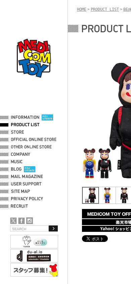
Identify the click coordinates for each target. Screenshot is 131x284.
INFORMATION (25, 117)
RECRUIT (21, 206)
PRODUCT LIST (25, 125)
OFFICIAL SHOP (26, 132)
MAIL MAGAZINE (27, 177)
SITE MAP (20, 191)
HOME (81, 9)
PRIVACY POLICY (27, 199)
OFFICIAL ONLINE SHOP (34, 140)
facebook (21, 220)
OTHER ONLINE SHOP (32, 147)
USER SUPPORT (26, 184)
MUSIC (18, 162)
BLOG (16, 169)
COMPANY (21, 154)
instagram (29, 220)
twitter (13, 220)
